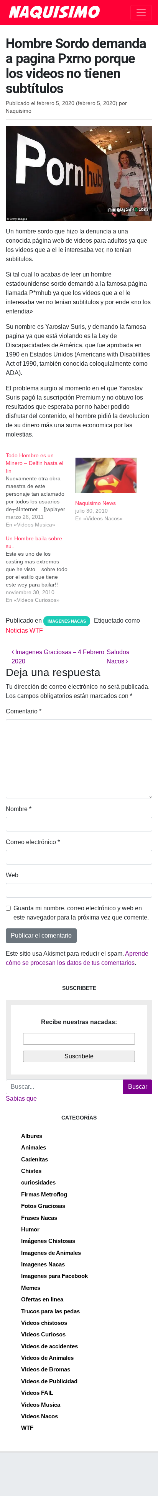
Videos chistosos (44, 1322)
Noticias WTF (24, 630)
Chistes (31, 1171)
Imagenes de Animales (51, 1252)
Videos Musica (40, 1404)
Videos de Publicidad (49, 1381)
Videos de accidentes (49, 1346)
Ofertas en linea (42, 1299)
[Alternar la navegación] (141, 12)
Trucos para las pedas (50, 1311)
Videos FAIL (37, 1392)
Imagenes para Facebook (54, 1276)
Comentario (23, 711)
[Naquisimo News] (106, 475)
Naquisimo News (95, 503)
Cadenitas (34, 1159)
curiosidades (38, 1182)
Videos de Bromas (45, 1369)
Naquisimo (18, 111)
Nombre (18, 809)
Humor (30, 1229)
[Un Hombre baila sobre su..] (40, 569)
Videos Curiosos (43, 1334)
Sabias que (21, 1098)
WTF (27, 1427)
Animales (33, 1147)
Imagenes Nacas (67, 621)
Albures (31, 1136)
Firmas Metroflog (44, 1194)
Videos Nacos (39, 1416)
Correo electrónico (33, 842)
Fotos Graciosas (43, 1206)
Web (12, 875)
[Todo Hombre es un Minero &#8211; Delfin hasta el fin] (40, 489)
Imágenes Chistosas (48, 1241)
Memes (30, 1287)
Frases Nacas (39, 1217)
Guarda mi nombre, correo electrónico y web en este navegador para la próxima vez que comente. (81, 913)
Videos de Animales (47, 1357)
